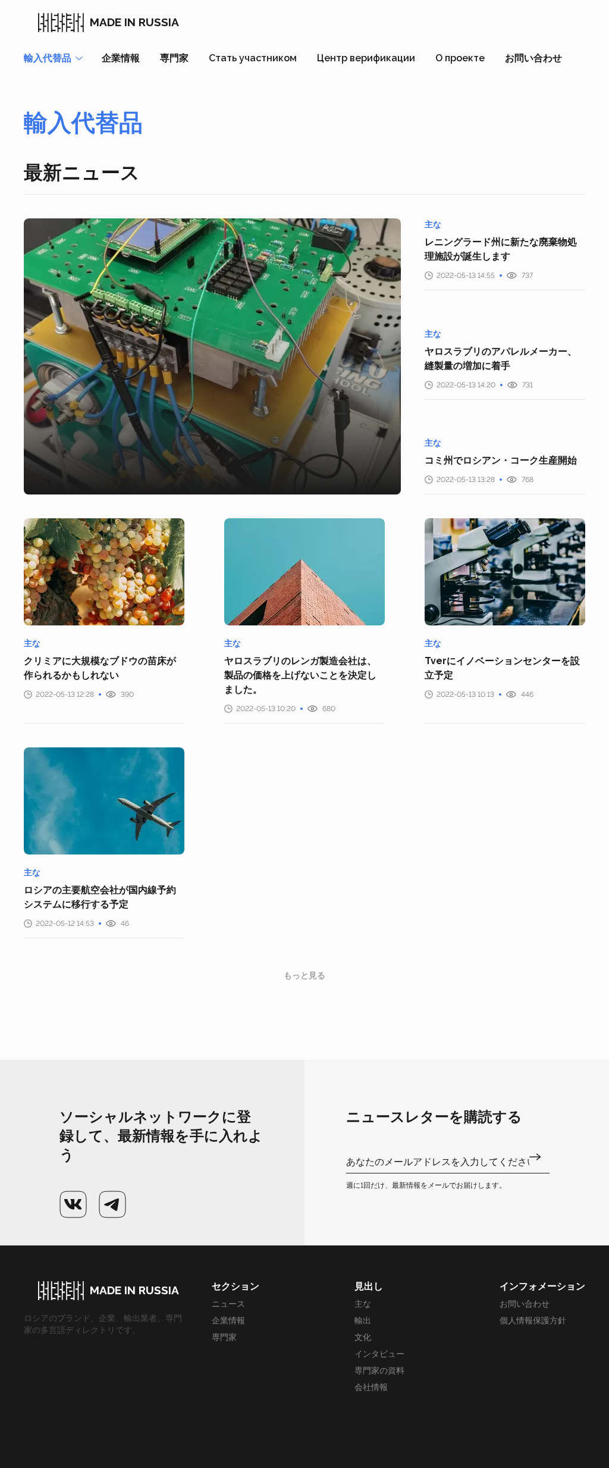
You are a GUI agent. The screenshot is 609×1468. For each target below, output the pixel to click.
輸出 (362, 1320)
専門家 (174, 58)
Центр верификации (366, 58)
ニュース (228, 1304)
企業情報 (121, 58)
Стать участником (253, 58)
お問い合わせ (533, 58)
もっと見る (304, 975)
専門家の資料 (379, 1370)
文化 (362, 1337)
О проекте (460, 58)
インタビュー (379, 1354)
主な (362, 1304)
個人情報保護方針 (533, 1320)
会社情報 (371, 1387)
